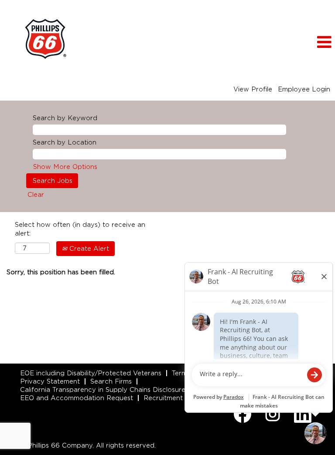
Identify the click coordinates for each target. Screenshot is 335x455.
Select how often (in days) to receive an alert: (80, 229)
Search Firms (111, 381)
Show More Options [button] (65, 166)
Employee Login (304, 89)
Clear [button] (35, 194)
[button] (279, 42)
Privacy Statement (50, 381)
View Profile (252, 89)
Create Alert (88, 248)
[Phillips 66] (45, 39)
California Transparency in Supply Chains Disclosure (102, 389)
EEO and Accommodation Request (76, 397)
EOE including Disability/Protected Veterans (90, 373)
